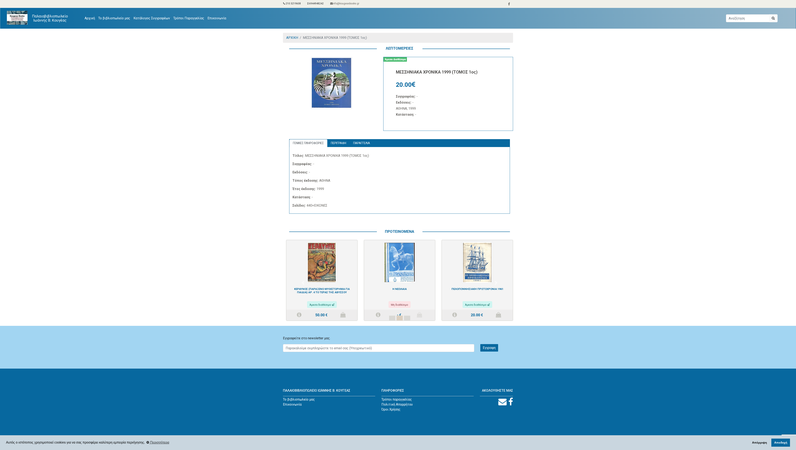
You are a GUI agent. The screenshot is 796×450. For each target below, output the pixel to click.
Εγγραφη (489, 348)
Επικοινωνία (216, 18)
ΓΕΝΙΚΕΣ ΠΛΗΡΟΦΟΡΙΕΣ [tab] (308, 143)
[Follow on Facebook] (510, 402)
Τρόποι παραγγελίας (396, 399)
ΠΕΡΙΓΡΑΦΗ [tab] (338, 143)
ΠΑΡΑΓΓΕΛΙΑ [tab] (361, 143)
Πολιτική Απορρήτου (397, 404)
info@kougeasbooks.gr (346, 3)
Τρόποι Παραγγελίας (188, 18)
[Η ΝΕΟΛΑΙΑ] (399, 262)
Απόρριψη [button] (759, 442)
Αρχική (91, 18)
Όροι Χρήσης (390, 409)
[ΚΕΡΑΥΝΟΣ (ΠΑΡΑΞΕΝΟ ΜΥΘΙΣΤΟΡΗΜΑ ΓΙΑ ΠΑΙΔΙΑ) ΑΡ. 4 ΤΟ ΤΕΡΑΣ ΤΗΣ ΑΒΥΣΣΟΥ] (322, 262)
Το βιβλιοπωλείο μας (114, 18)
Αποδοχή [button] (780, 442)
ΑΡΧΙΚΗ (292, 38)
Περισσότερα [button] (159, 442)
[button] (303, 283)
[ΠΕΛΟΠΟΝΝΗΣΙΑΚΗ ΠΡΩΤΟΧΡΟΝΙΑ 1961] (477, 262)
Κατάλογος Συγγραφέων (151, 18)
